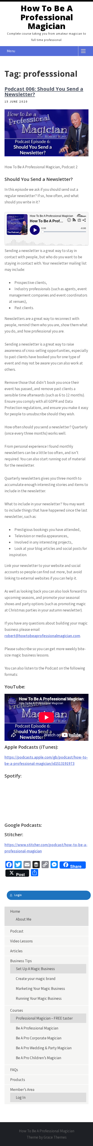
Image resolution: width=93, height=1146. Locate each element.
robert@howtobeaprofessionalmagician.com (42, 635)
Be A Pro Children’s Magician (38, 1057)
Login (18, 895)
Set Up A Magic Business (35, 968)
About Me (23, 919)
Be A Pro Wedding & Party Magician (44, 1047)
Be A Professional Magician (37, 1028)
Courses (16, 1010)
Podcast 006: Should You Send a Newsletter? (44, 91)
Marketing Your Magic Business (40, 988)
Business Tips (21, 960)
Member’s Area (22, 1089)
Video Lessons (21, 941)
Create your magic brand (36, 978)
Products (17, 1079)
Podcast (16, 931)
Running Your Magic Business (39, 998)
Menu (11, 51)
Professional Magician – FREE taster (44, 1018)
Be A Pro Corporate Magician (38, 1038)
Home (15, 911)
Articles (16, 950)
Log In (21, 1097)
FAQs (14, 1069)
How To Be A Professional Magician (46, 17)
